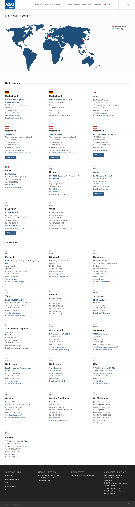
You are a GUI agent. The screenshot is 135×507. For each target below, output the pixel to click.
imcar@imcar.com (61, 420)
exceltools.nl (13, 381)
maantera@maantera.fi (62, 314)
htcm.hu (56, 192)
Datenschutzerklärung (12, 479)
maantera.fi (57, 311)
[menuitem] (38, 4)
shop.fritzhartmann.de (60, 113)
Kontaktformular (109, 493)
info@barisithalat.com (18, 316)
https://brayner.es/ (15, 415)
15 (51, 30)
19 (24, 34)
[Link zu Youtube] (125, 4)
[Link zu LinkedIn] (121, 4)
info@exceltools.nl (17, 384)
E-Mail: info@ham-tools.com (114, 491)
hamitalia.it (13, 184)
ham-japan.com (102, 113)
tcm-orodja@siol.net (105, 350)
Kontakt (7, 490)
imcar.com (57, 418)
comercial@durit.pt (17, 282)
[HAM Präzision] (10, 4)
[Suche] (114, 4)
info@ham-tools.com (18, 118)
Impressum (8, 475)
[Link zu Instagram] (128, 4)
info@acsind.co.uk (105, 423)
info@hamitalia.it (16, 187)
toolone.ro (100, 279)
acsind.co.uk (101, 420)
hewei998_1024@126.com (64, 228)
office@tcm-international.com (21, 153)
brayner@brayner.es (18, 418)
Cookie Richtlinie (10, 486)
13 (55, 36)
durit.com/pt (13, 279)
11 (50, 32)
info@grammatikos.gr (62, 350)
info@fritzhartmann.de (62, 115)
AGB (6, 483)
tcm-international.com (16, 150)
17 (53, 37)
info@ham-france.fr (17, 228)
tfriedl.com (100, 381)
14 (53, 30)
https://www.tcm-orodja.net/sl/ (107, 347)
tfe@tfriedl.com (104, 384)
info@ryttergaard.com (62, 276)
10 (45, 36)
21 (46, 37)
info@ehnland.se (104, 313)
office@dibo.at (103, 150)
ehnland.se (101, 310)
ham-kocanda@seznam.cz (20, 348)
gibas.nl (56, 378)
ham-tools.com (14, 115)
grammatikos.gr (58, 347)
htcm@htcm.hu (60, 194)
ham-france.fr (14, 225)
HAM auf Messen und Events (48, 475)
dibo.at (99, 147)
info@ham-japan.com (106, 115)
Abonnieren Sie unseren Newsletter (83, 475)
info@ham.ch (103, 189)
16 (51, 35)
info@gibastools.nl (61, 381)
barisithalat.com (14, 313)
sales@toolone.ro (105, 282)
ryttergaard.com (58, 274)
